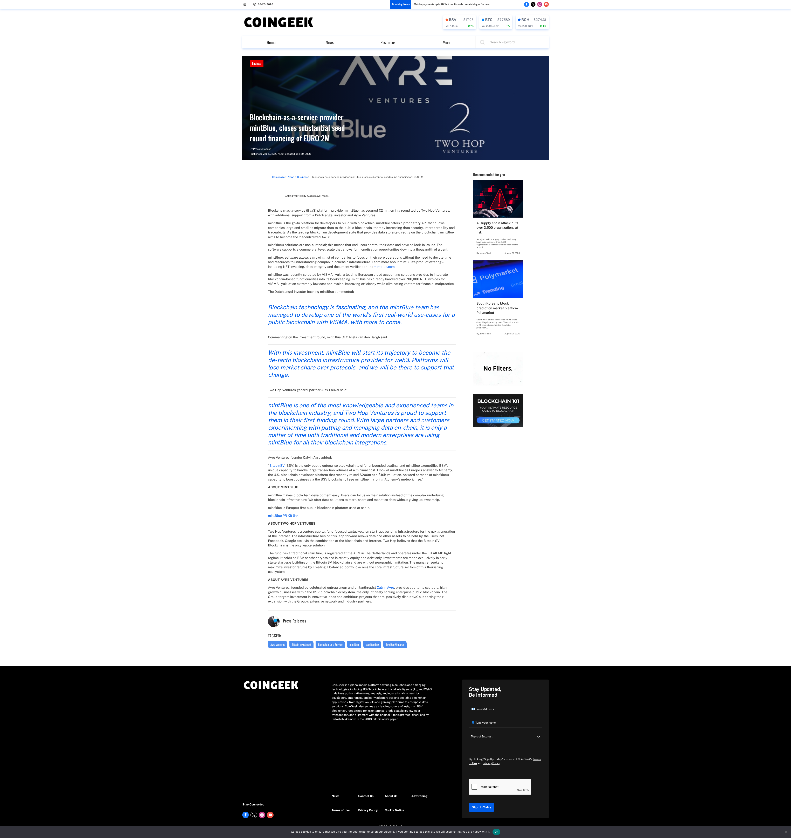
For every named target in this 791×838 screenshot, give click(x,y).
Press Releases (262, 149)
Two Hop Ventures (395, 644)
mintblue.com (384, 267)
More (446, 42)
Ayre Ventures (277, 644)
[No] (786, 832)
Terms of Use (341, 810)
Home (271, 42)
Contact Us (365, 796)
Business (256, 63)
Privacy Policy (368, 810)
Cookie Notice (394, 810)
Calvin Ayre (385, 588)
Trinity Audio (306, 196)
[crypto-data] (459, 22)
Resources (387, 42)
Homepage (278, 177)
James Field (485, 253)
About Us (391, 796)
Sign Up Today (481, 807)
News (329, 42)
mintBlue (354, 644)
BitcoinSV (277, 466)
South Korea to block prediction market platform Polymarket (497, 308)
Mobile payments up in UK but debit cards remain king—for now (451, 4)
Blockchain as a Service (330, 644)
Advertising (419, 796)
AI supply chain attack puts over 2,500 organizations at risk (497, 227)
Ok (496, 831)
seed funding (372, 644)
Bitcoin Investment (301, 644)
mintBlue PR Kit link (283, 516)
